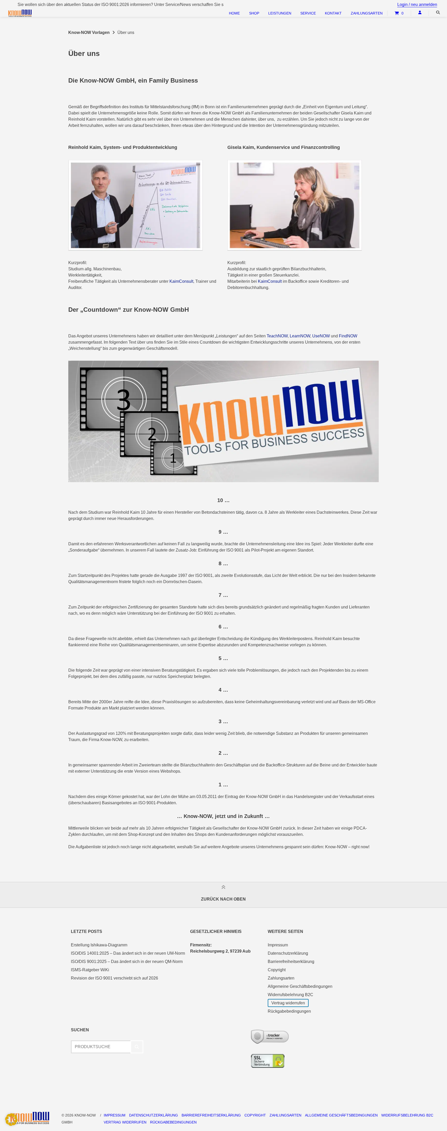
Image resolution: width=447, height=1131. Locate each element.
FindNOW (348, 336)
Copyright (277, 970)
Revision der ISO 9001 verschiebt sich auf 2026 (114, 978)
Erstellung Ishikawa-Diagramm (99, 945)
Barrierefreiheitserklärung (291, 961)
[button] (11, 1119)
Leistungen (279, 13)
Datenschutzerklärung (288, 953)
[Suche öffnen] (438, 12)
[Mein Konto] (420, 12)
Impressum (278, 945)
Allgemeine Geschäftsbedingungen (300, 986)
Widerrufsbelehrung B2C (290, 994)
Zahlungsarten (367, 13)
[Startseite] (31, 13)
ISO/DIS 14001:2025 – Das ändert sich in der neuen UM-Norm (128, 953)
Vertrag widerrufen (288, 1003)
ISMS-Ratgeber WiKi (90, 970)
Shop (254, 13)
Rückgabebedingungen (289, 1011)
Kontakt (333, 13)
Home (234, 13)
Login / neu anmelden (417, 4)
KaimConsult (181, 281)
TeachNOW (277, 336)
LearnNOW (300, 336)
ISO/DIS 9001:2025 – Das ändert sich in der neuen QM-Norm (127, 961)
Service (308, 13)
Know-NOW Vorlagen (89, 32)
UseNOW (321, 336)
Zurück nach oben (223, 899)
